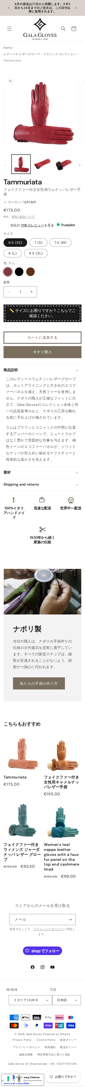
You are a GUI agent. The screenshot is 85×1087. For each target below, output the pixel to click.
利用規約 (50, 1047)
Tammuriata (15, 777)
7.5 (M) (61, 242)
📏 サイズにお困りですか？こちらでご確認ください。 (42, 313)
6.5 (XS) (15, 242)
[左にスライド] (5, 165)
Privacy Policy (22, 1039)
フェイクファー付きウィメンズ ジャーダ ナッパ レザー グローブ (22, 852)
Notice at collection (16, 1083)
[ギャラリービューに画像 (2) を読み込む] (42, 164)
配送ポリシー (68, 1047)
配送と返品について (23, 216)
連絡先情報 (26, 1054)
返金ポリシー (68, 1039)
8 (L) (12, 253)
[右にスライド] (80, 165)
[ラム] (8, 271)
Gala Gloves (34, 1034)
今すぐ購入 (42, 352)
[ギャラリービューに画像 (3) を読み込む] (63, 164)
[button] (9, 28)
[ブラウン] (30, 271)
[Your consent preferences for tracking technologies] (8, 1078)
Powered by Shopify (56, 1034)
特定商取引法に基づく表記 (53, 1054)
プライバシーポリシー (49, 929)
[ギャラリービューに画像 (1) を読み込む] (21, 164)
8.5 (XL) (36, 253)
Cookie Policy (46, 1039)
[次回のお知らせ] (76, 8)
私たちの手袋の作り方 (39, 683)
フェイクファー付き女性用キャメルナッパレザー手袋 (61, 782)
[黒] (19, 271)
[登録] (70, 919)
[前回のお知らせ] (9, 8)
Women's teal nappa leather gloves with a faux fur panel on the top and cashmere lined (61, 857)
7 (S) (38, 242)
